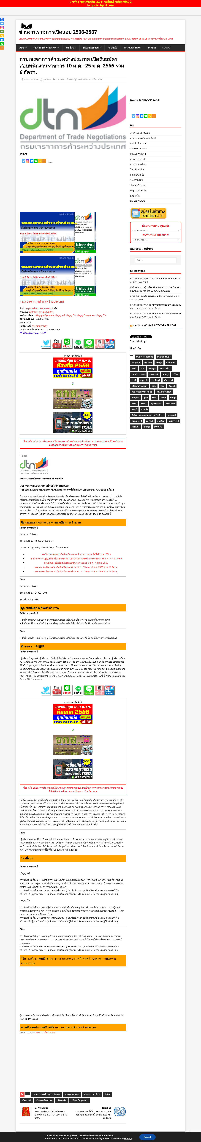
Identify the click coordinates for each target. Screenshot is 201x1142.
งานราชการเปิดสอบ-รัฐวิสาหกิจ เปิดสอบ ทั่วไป (76, 79)
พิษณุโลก (135, 397)
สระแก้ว (144, 409)
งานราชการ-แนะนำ (140, 132)
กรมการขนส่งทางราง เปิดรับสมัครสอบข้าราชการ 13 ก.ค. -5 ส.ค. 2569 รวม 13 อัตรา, (76, 567)
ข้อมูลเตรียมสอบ (91, 47)
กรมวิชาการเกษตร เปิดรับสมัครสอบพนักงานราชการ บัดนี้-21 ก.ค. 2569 (76, 554)
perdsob (47, 79)
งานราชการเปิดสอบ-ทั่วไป (143, 137)
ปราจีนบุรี (156, 380)
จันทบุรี (159, 362)
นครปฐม (152, 368)
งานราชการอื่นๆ (138, 164)
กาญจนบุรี (136, 362)
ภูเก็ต (146, 397)
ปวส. (162, 386)
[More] (44, 159)
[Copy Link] (40, 159)
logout (167, 47)
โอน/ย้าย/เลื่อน (137, 169)
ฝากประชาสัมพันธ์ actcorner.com (154, 325)
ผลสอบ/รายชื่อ (137, 174)
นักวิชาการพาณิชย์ (38, 311)
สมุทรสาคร (170, 403)
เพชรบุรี (147, 426)
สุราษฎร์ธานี (137, 421)
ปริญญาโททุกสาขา (85, 315)
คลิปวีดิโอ (112, 47)
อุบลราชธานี (174, 421)
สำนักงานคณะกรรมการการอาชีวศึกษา (147, 415)
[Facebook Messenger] (31, 159)
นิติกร (50, 311)
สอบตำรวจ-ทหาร (138, 148)
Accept (147, 1137)
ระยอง (163, 397)
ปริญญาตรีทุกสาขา (44, 315)
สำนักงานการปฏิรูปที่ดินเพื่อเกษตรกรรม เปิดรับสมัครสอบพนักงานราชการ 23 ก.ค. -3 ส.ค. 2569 (76, 558)
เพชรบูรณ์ (158, 426)
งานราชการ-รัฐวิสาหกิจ (45, 47)
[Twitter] (23, 159)
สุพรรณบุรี (172, 415)
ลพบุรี (134, 403)
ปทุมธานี (143, 380)
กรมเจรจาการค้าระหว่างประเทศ (42, 301)
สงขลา (143, 403)
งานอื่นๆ (70, 47)
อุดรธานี (149, 421)
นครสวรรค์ (153, 374)
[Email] (2, 31)
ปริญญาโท (70, 315)
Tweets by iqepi (138, 341)
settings (128, 1138)
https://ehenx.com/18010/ (39, 308)
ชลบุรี (134, 368)
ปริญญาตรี (59, 315)
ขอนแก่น (148, 362)
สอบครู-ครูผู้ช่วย (138, 153)
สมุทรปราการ (156, 403)
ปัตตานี (172, 386)
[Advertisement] (73, 187)
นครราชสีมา (165, 368)
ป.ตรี (134, 380)
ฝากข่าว (152, 47)
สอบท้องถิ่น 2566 (138, 143)
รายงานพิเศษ (136, 179)
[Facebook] (2, 19)
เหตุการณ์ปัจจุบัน (138, 190)
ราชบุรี (173, 397)
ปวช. (154, 386)
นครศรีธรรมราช (138, 374)
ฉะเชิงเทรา (170, 362)
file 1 (38, 1032)
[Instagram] (27, 159)
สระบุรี (134, 409)
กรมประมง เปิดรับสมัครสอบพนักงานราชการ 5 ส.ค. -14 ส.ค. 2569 (76, 562)
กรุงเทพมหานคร (39, 325)
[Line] (36, 159)
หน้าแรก (23, 47)
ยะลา (154, 397)
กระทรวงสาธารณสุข (144, 356)
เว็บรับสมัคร (50, 1032)
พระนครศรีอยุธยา (164, 391)
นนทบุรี (165, 374)
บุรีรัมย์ (175, 374)
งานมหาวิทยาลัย (138, 158)
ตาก (142, 368)
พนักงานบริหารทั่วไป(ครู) (142, 391)
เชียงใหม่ (135, 426)
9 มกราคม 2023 (31, 79)
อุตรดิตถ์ (160, 421)
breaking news (133, 47)
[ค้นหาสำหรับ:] (156, 260)
